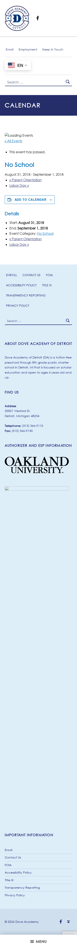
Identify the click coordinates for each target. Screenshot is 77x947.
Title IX (47, 285)
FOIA (49, 275)
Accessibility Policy (21, 285)
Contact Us (31, 275)
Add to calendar (30, 199)
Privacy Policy (17, 305)
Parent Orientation (25, 180)
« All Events (13, 141)
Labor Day (19, 185)
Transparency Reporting (26, 295)
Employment (28, 49)
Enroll (9, 49)
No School (45, 233)
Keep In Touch (52, 49)
